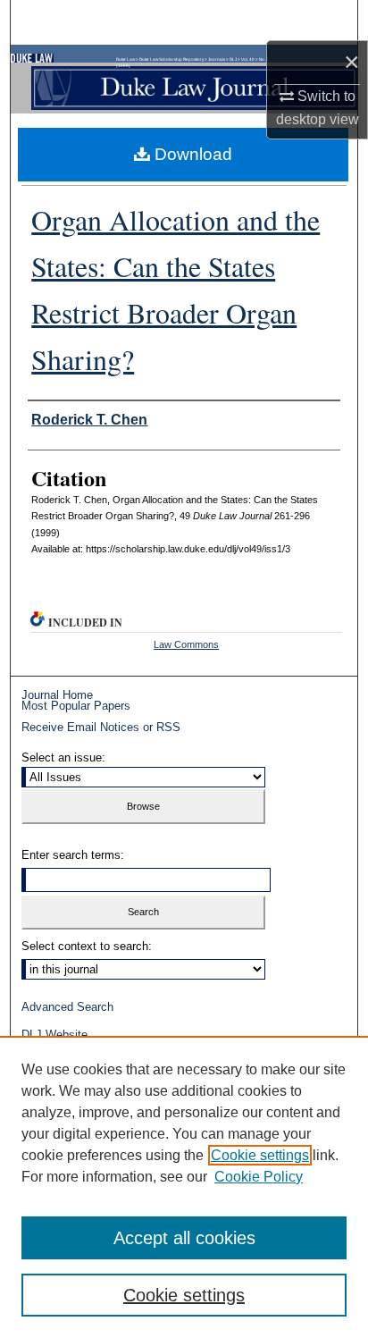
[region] (184, 1187)
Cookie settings (260, 1155)
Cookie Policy (258, 1176)
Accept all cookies (184, 1238)
